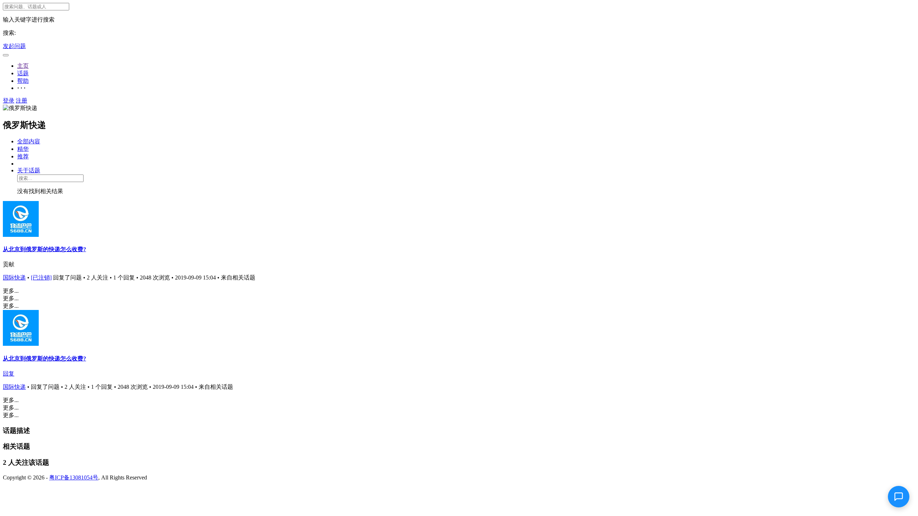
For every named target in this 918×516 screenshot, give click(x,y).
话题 (23, 73)
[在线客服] (898, 496)
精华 (23, 149)
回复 (8, 374)
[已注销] (41, 277)
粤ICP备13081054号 (73, 477)
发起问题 (14, 46)
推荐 (23, 156)
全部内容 (28, 141)
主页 (23, 66)
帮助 (23, 81)
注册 (21, 100)
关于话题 (28, 170)
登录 (8, 100)
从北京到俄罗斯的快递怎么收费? (44, 249)
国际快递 (14, 277)
